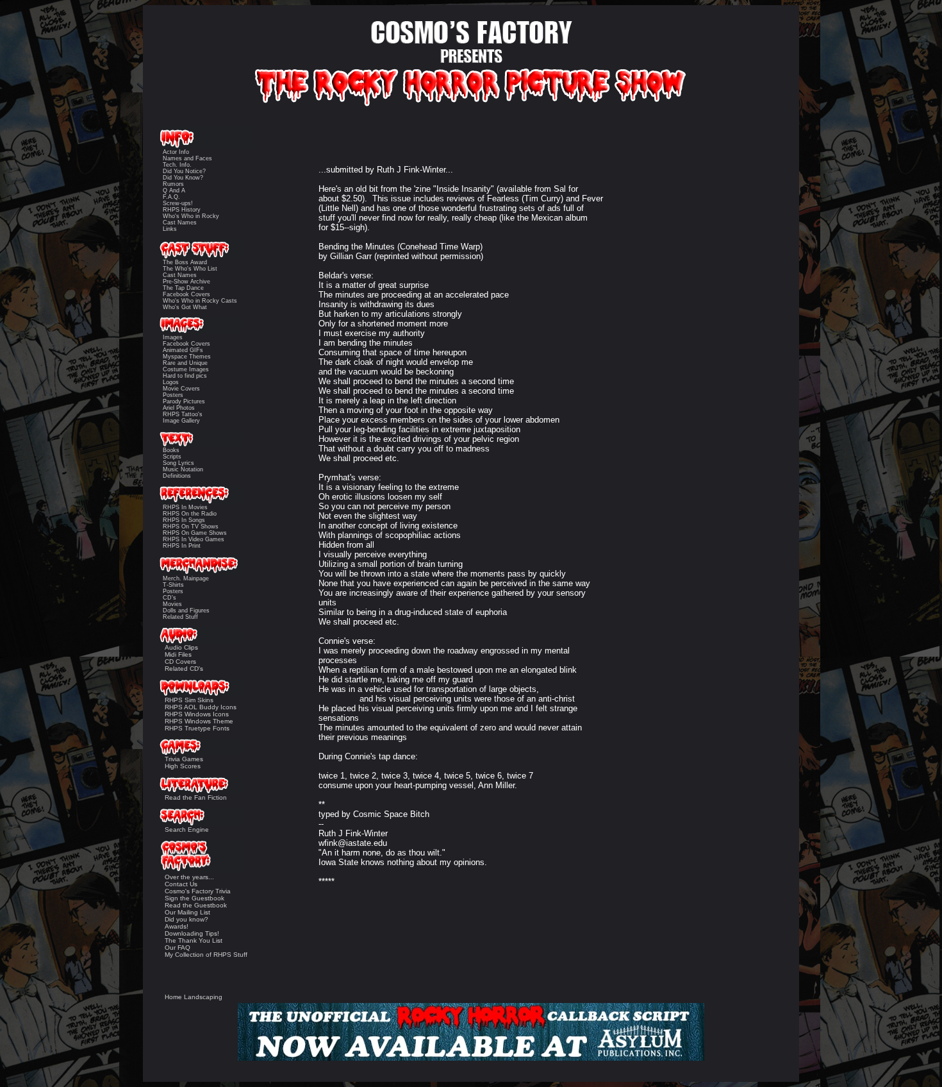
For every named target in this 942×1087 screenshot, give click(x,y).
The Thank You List (193, 940)
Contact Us (181, 884)
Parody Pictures (184, 401)
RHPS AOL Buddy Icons (200, 707)
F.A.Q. (171, 197)
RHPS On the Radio (190, 513)
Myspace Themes (187, 356)
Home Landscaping (193, 996)
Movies (172, 604)
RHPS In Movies (185, 507)
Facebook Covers (186, 294)
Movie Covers (181, 388)
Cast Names (180, 222)
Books (171, 450)
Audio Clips (181, 647)
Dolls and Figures (186, 610)
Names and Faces (187, 158)
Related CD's (184, 668)
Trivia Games (184, 759)
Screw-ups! (178, 203)
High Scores (183, 766)
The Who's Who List (190, 268)
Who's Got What (185, 307)
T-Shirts (173, 585)
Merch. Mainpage (186, 578)
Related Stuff (180, 617)
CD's (169, 597)
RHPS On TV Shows (191, 526)
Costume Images (186, 369)
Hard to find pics (185, 376)
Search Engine (187, 829)
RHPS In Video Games (193, 539)
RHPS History (182, 209)
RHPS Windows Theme (199, 721)
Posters (173, 395)
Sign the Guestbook (194, 898)
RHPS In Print (182, 546)
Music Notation (183, 469)
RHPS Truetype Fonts (197, 728)
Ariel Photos (179, 408)
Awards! (176, 926)
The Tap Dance (183, 288)
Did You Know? (183, 177)
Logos (171, 382)
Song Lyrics (178, 463)
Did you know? (186, 919)
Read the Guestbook (196, 905)
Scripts (172, 456)
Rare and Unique (185, 363)
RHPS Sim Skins (189, 700)
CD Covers (180, 661)
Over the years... (189, 877)
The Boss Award (185, 262)
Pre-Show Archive (186, 281)
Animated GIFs (183, 350)
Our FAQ (177, 947)
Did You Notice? (184, 171)
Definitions (177, 476)
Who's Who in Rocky (191, 216)
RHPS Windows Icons (197, 714)
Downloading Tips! (192, 933)
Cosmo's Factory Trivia (198, 891)
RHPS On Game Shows (195, 533)
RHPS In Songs (184, 520)
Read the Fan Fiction (196, 797)
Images (173, 337)
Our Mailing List (187, 912)
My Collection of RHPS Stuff (206, 954)
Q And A (174, 190)
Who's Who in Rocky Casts (200, 301)
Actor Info (176, 152)
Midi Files (178, 654)
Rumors (173, 184)
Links (170, 229)
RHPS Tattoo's (182, 414)
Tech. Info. (177, 165)
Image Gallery (181, 420)
